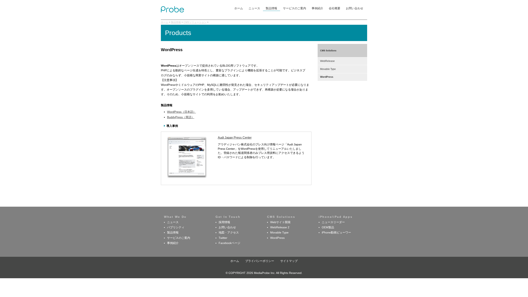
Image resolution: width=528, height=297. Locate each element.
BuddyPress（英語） (180, 117)
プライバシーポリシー (259, 261)
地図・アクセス (229, 232)
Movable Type (328, 69)
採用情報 (224, 222)
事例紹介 (317, 8)
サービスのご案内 (294, 8)
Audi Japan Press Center (235, 137)
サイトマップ (289, 261)
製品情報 (271, 8)
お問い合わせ (354, 8)
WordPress (326, 77)
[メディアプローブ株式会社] (172, 11)
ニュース (254, 8)
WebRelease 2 (279, 227)
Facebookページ (229, 243)
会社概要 (334, 8)
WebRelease (327, 61)
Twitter (223, 237)
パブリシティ (175, 227)
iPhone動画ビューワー (336, 232)
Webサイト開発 (280, 222)
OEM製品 (328, 227)
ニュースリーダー (333, 222)
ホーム (238, 8)
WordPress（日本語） (181, 111)
